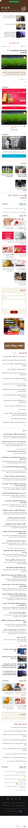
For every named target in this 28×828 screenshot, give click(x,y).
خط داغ (25, 431)
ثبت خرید (14, 156)
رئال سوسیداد (23, 198)
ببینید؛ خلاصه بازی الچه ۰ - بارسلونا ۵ (21, 189)
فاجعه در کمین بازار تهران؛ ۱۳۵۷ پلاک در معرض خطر (9, 657)
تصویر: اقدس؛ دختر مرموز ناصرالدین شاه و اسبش (14, 630)
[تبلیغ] (14, 3)
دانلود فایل (13, 129)
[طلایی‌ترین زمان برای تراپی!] (20, 26)
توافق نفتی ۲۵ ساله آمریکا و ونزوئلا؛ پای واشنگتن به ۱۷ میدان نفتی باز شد (15, 749)
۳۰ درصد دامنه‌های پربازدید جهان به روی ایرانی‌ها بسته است (15, 551)
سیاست (18, 10)
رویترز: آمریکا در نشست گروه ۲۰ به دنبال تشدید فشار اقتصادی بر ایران (14, 585)
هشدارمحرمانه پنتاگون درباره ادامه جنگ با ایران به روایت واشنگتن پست (15, 604)
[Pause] (3, 148)
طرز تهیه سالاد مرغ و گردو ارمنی (18, 419)
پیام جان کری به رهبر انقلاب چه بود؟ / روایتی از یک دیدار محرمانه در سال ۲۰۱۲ (14, 485)
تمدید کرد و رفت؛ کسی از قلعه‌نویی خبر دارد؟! (15, 560)
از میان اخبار (24, 163)
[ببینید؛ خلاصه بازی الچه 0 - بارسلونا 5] (21, 183)
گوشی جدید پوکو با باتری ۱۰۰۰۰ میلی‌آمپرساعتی (15, 524)
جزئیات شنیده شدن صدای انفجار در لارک (16, 369)
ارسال (14, 312)
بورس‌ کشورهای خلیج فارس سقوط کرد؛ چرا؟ (15, 567)
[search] (8, 8)
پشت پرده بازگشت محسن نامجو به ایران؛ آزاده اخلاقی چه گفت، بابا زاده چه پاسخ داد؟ (14, 576)
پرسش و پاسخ (22, 805)
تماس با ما (18, 803)
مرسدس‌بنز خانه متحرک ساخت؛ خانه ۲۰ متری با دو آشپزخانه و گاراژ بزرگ (14, 735)
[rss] (20, 799)
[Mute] (5, 148)
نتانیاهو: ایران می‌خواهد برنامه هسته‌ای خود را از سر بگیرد (15, 468)
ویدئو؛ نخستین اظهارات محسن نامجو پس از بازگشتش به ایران (14, 621)
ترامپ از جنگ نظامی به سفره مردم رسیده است (14, 406)
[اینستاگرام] (12, 799)
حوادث (10, 10)
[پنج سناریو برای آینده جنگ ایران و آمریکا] (22, 651)
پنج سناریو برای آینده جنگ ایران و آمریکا (9, 650)
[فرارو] (24, 9)
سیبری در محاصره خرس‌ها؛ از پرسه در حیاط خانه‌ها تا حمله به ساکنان (14, 458)
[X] (16, 799)
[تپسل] (2, 87)
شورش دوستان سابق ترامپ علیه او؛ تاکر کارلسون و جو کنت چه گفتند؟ (15, 532)
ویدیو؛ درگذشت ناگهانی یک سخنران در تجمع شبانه (14, 510)
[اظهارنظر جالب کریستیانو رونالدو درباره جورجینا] (21, 169)
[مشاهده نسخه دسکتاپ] (6, 8)
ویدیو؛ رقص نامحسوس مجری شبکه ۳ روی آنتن (14, 476)
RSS (4, 805)
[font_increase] (25, 79)
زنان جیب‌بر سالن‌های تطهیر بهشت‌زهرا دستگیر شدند (13, 493)
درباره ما (23, 803)
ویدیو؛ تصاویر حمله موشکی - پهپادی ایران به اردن (13, 356)
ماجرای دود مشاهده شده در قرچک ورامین (16, 541)
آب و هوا (9, 805)
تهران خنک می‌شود (21, 637)
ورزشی (14, 10)
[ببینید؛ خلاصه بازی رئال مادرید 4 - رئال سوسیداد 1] (7, 169)
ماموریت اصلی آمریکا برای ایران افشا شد (16, 518)
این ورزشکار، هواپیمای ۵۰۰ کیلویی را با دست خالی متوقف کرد (15, 757)
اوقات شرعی (14, 805)
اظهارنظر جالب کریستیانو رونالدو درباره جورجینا (22, 175)
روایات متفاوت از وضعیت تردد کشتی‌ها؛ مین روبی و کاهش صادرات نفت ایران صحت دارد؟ (14, 595)
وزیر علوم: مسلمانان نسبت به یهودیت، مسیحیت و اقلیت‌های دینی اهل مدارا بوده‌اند (15, 414)
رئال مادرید (15, 195)
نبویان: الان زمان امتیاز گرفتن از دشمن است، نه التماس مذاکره (15, 502)
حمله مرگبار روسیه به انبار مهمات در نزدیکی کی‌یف (14, 422)
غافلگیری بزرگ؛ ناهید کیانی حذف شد (17, 613)
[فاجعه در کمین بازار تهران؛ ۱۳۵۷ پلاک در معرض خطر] (22, 659)
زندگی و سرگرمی (5, 10)
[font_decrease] (19, 79)
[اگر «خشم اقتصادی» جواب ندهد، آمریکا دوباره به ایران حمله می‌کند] (20, 18)
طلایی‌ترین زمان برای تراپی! (10, 24)
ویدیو (10, 195)
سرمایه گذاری (14, 108)
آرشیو (13, 803)
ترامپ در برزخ (22, 409)
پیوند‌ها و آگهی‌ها (6, 803)
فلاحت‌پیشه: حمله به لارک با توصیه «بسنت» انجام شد (13, 360)
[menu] (2, 8)
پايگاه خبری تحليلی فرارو (11, 808)
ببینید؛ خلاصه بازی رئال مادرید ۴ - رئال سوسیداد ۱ (7, 175)
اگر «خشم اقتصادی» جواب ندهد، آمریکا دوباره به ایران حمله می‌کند (9, 16)
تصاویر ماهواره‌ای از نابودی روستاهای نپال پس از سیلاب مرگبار (14, 740)
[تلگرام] (8, 799)
